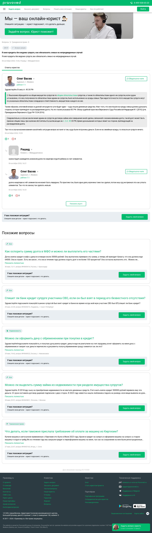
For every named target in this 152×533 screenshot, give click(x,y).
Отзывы (47, 495)
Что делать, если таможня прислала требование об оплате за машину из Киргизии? (61, 431)
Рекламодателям (91, 502)
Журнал (47, 501)
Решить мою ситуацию (63, 9)
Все (10, 244)
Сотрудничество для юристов (96, 499)
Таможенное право (16, 424)
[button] (131, 527)
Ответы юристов (12, 67)
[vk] (147, 513)
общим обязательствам (67, 95)
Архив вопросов (9, 504)
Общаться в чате (136, 79)
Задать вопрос (14, 9)
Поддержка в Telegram (131, 491)
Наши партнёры (9, 501)
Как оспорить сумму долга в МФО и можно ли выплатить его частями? (53, 251)
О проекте (7, 482)
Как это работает (97, 9)
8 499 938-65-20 (141, 3)
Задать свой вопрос (135, 217)
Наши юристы (80, 9)
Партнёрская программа (94, 496)
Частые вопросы (50, 489)
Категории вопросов (11, 507)
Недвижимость (15, 331)
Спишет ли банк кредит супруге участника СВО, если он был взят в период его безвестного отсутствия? (75, 298)
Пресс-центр (7, 498)
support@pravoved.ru (130, 487)
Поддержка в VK (128, 495)
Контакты (7, 492)
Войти (143, 9)
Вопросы (46, 9)
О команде (7, 485)
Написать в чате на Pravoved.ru (134, 482)
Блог (87, 482)
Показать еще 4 (76, 204)
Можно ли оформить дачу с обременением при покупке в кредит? (49, 338)
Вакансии (6, 489)
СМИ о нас (7, 495)
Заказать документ (31, 9)
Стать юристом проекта (94, 485)
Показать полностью (14, 263)
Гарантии (47, 498)
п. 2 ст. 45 (67, 121)
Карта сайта (139, 513)
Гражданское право (19, 42)
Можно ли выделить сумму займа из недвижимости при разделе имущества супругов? (64, 385)
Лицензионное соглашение (121, 513)
